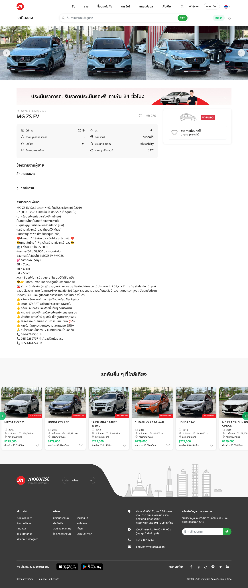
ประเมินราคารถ (84, 534)
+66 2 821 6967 (145, 540)
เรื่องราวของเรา (24, 518)
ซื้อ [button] (73, 6)
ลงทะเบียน (211, 6)
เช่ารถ (80, 529)
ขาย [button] (86, 6)
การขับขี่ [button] (126, 6)
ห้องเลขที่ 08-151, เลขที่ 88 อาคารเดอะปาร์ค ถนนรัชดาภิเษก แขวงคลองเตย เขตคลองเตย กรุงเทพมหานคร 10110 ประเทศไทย (154, 517)
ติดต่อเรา (21, 529)
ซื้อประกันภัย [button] (104, 6)
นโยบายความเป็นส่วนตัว (48, 579)
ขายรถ (218, 18)
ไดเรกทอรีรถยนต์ (62, 534)
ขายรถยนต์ (82, 518)
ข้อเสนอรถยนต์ (61, 518)
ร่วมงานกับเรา (24, 523)
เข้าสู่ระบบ (194, 6)
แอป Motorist (24, 534)
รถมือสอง (25, 18)
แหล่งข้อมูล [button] (146, 6)
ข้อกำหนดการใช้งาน (25, 579)
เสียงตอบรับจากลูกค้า (27, 539)
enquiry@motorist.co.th (150, 547)
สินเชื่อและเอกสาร (62, 529)
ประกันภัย (58, 523)
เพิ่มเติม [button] (166, 6)
